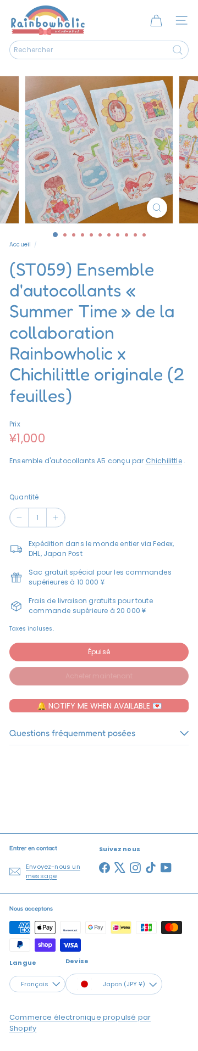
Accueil (20, 244)
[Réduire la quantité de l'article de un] (19, 517)
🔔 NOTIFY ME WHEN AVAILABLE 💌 (99, 705)
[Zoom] (157, 208)
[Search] (178, 50)
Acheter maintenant (99, 676)
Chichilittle (164, 460)
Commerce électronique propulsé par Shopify (80, 1022)
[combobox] (99, 50)
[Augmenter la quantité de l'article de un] (55, 517)
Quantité (23, 497)
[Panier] (156, 20)
